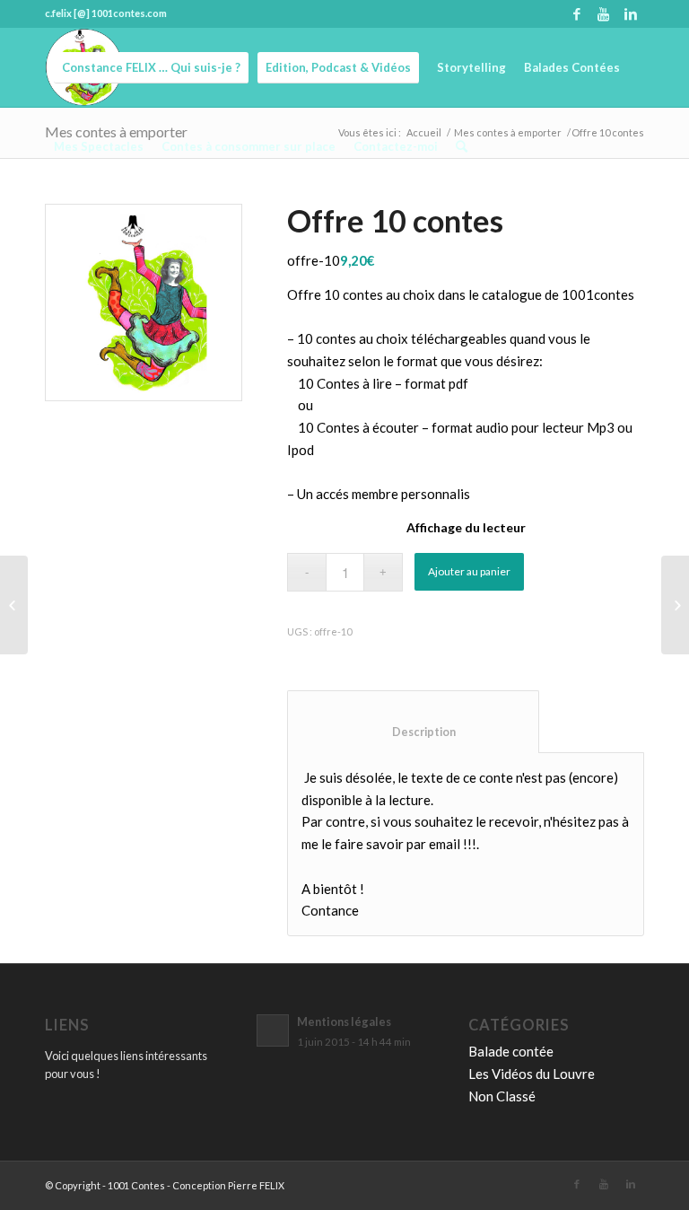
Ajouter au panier (469, 571)
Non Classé (502, 1096)
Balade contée (511, 1051)
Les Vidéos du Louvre (531, 1073)
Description (413, 732)
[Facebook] (576, 13)
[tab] (413, 721)
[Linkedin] (630, 13)
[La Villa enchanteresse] (14, 605)
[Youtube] (603, 13)
